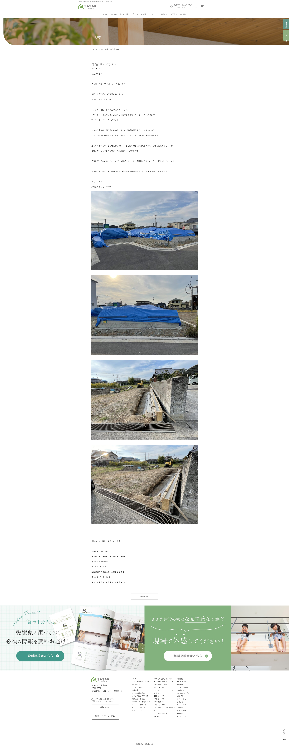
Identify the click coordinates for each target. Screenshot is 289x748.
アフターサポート (160, 713)
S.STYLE (153, 14)
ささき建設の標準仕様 (140, 696)
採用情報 (180, 713)
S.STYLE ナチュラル (140, 705)
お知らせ (180, 702)
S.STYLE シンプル (139, 708)
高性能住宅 (136, 684)
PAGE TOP (284, 732)
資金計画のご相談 (160, 684)
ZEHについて (159, 696)
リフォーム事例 (182, 687)
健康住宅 (135, 690)
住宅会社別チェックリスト (163, 681)
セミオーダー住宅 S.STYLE (142, 702)
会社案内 (183, 14)
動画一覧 (180, 696)
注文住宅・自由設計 (140, 14)
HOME (105, 14)
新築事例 (180, 684)
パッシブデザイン (160, 705)
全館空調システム (160, 702)
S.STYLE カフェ (138, 710)
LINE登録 (180, 708)
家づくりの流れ (159, 687)
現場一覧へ (144, 596)
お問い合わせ (105, 707)
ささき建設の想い (138, 693)
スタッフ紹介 (181, 681)
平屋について (159, 699)
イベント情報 (286, 35)
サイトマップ (181, 716)
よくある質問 (181, 705)
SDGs (156, 716)
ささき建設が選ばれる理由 (120, 14)
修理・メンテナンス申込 (105, 716)
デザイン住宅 (137, 687)
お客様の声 (164, 14)
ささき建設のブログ (184, 693)
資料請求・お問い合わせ (286, 24)
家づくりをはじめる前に (163, 679)
